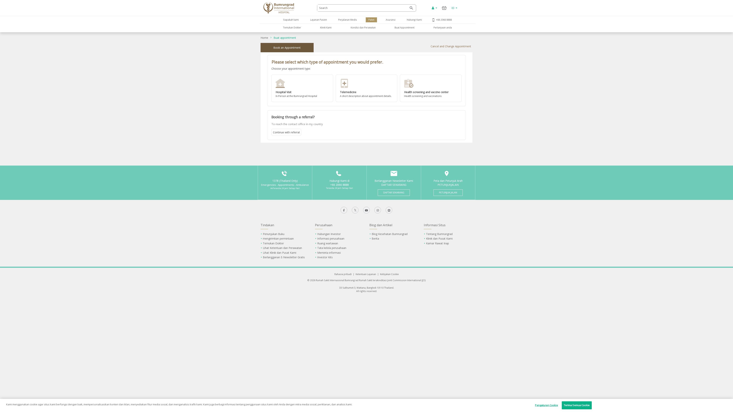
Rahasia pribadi (343, 274)
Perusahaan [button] (323, 225)
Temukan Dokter (292, 27)
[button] (302, 88)
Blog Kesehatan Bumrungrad (390, 234)
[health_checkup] (431, 88)
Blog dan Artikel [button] (380, 225)
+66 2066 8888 (444, 19)
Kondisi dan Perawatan (363, 27)
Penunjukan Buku (273, 234)
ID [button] (453, 8)
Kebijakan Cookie (389, 274)
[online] (366, 88)
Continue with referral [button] (286, 132)
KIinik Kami (326, 27)
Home (264, 37)
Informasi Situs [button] (435, 225)
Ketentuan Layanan (366, 274)
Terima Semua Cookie (577, 405)
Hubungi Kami (414, 19)
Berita (375, 238)
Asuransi (391, 19)
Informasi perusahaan (330, 238)
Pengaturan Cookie (546, 405)
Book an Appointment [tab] (287, 47)
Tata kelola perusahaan (331, 248)
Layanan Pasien (318, 19)
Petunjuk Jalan (448, 192)
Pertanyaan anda (443, 27)
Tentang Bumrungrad (439, 234)
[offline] (302, 88)
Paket (371, 19)
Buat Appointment (404, 27)
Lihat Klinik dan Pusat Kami (279, 252)
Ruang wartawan (327, 243)
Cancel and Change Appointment (451, 46)
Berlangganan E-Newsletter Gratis (284, 257)
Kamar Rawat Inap (437, 243)
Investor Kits (325, 257)
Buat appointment (285, 37)
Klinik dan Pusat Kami (439, 238)
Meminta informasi (329, 252)
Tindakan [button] (267, 225)
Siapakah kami (291, 19)
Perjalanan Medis (347, 19)
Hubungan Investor (329, 234)
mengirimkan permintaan (278, 238)
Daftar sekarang (393, 192)
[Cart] (444, 8)
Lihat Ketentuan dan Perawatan (282, 248)
